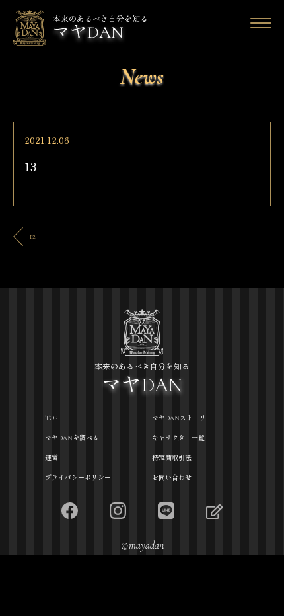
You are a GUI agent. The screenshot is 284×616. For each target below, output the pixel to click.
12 (32, 236)
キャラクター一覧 (178, 438)
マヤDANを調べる (72, 438)
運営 (51, 458)
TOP (51, 418)
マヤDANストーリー (182, 418)
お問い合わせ (172, 478)
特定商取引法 (172, 458)
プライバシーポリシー (78, 478)
